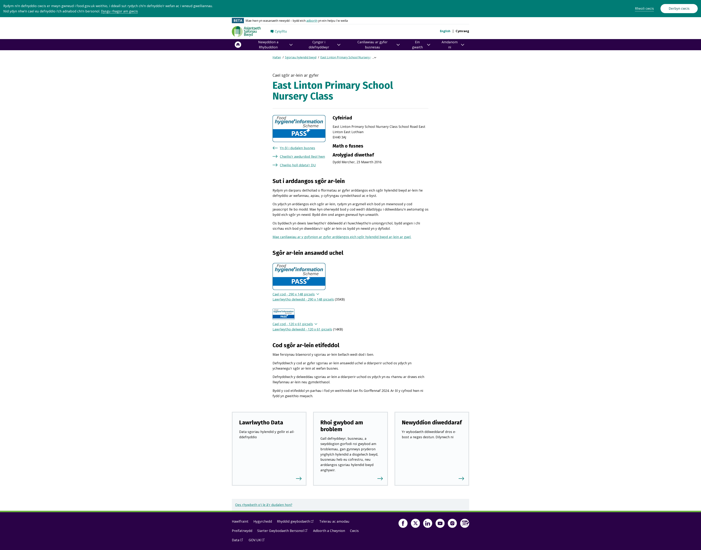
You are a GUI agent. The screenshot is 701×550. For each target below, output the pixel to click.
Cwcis (354, 530)
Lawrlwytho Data (261, 422)
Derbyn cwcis (679, 8)
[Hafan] (238, 44)
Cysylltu (281, 31)
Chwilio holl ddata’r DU (298, 165)
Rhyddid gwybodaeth (296, 522)
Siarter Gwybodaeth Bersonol (283, 532)
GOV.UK (258, 541)
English (445, 31)
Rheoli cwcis (644, 8)
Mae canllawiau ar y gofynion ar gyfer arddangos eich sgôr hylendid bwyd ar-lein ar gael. (342, 237)
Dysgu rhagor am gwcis (119, 11)
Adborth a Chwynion (329, 530)
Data (238, 541)
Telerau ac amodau (334, 521)
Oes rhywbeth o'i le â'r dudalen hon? (263, 505)
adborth (311, 21)
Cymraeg (462, 31)
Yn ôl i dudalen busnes (297, 148)
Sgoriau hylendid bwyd (300, 57)
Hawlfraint (240, 521)
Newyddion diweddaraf (432, 422)
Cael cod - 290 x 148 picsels (294, 294)
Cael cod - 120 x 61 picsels (293, 324)
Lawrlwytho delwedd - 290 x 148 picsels (303, 299)
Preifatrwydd (242, 530)
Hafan (277, 57)
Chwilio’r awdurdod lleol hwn (302, 156)
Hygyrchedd (262, 521)
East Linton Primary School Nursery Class (349, 57)
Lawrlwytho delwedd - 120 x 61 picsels (302, 329)
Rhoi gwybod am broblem (341, 426)
